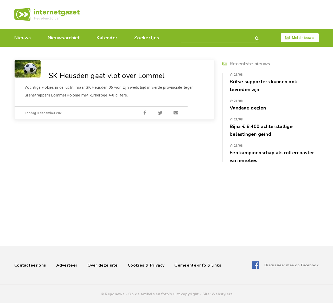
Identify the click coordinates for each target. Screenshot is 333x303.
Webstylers (222, 294)
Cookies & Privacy (146, 265)
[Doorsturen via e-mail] (176, 113)
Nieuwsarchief (64, 38)
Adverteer (67, 265)
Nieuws (22, 38)
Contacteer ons (30, 265)
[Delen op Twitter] (160, 113)
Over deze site (102, 265)
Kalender (107, 38)
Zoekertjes (146, 38)
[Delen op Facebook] (145, 113)
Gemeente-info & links (197, 265)
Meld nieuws (303, 38)
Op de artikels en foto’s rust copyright (163, 294)
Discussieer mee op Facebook (291, 265)
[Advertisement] (202, 14)
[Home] (47, 14)
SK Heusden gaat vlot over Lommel (107, 76)
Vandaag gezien (248, 108)
